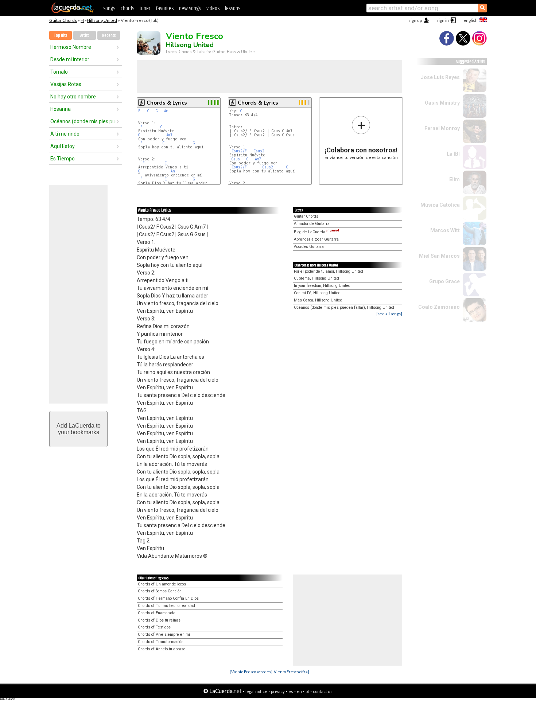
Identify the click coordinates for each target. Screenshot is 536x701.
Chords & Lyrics (167, 102)
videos (213, 8)
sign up (415, 20)
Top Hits (60, 35)
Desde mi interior (69, 59)
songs (109, 8)
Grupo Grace (444, 281)
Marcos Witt (445, 230)
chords (127, 8)
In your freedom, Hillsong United (322, 285)
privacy (278, 691)
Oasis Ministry (442, 103)
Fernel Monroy (442, 128)
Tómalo (59, 72)
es (290, 691)
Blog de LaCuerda (316, 232)
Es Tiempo (62, 158)
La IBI (453, 154)
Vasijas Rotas (65, 84)
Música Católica (440, 205)
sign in (442, 20)
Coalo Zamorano (439, 307)
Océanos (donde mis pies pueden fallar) (83, 121)
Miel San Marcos (439, 256)
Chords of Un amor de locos (162, 584)
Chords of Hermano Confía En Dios (168, 598)
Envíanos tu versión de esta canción (361, 137)
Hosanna (60, 109)
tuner (145, 8)
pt (307, 691)
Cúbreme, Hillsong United (316, 278)
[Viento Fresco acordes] (251, 671)
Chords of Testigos (154, 627)
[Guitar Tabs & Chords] (72, 12)
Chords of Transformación (160, 641)
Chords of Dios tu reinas (159, 620)
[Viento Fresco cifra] (290, 671)
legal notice (256, 691)
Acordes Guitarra (309, 246)
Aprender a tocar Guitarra (316, 239)
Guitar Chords (63, 20)
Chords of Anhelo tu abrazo (161, 649)
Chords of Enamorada (156, 613)
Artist (84, 35)
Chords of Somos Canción (160, 591)
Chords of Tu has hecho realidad (166, 605)
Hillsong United (102, 20)
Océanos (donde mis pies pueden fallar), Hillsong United (344, 307)
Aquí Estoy (62, 146)
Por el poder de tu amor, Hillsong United (328, 271)
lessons (232, 8)
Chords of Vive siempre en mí (164, 634)
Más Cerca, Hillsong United (318, 300)
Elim (454, 179)
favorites (165, 8)
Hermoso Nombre (70, 47)
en (299, 691)
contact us (323, 691)
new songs (190, 8)
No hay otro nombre (73, 97)
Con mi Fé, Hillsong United (317, 293)
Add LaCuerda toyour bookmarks (79, 428)
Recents (109, 35)
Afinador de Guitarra (312, 223)
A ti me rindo (64, 134)
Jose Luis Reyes (440, 77)
